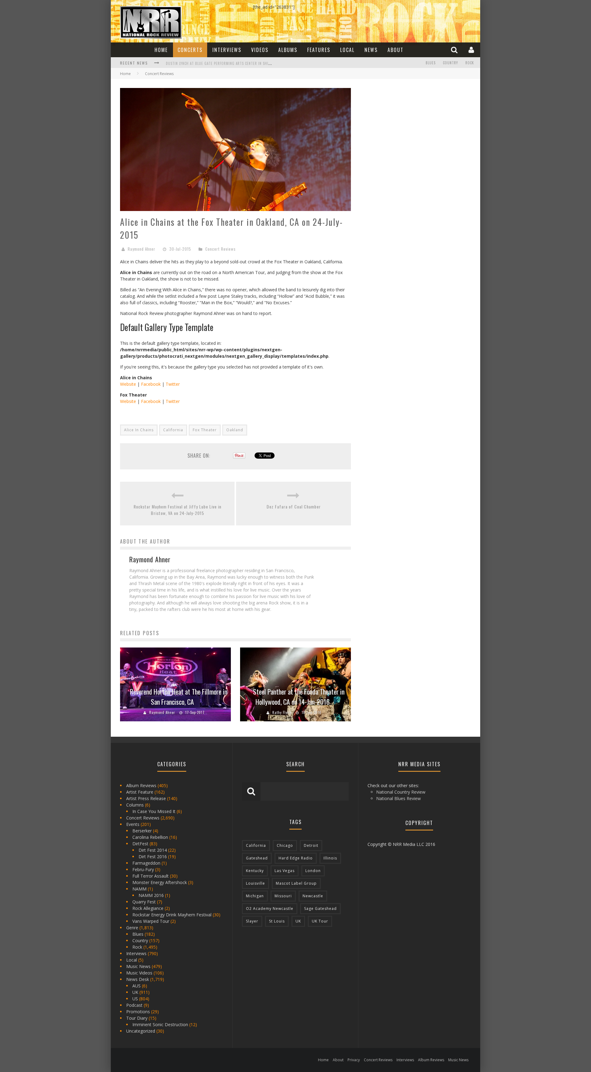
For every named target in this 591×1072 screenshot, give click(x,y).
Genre (132, 928)
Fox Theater (205, 429)
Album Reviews (141, 785)
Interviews (226, 50)
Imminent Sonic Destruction (160, 1024)
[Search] (455, 49)
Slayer (252, 921)
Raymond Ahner (141, 249)
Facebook (151, 384)
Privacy (354, 1059)
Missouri (283, 896)
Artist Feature (139, 792)
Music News (138, 966)
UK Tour (320, 921)
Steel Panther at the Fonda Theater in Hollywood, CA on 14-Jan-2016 (298, 697)
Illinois (330, 858)
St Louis (277, 921)
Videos (259, 50)
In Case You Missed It (153, 811)
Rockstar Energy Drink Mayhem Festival (171, 915)
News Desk (137, 979)
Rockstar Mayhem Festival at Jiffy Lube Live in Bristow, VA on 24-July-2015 (177, 509)
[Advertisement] (406, 126)
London (313, 870)
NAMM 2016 (151, 895)
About (396, 50)
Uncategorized (140, 1031)
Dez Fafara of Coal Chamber (294, 506)
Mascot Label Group (296, 883)
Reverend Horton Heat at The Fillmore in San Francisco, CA (178, 697)
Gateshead (257, 858)
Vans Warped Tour (150, 921)
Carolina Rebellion (150, 837)
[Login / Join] (472, 49)
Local (347, 50)
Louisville (255, 883)
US (135, 999)
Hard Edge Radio (296, 858)
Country (450, 62)
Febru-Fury (143, 869)
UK (135, 992)
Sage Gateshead (320, 908)
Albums (287, 50)
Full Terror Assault (150, 876)
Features (318, 50)
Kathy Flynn (281, 712)
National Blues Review (398, 798)
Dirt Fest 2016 (153, 856)
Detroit (311, 845)
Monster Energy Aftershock (159, 882)
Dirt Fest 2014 (153, 850)
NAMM (139, 889)
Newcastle (313, 896)
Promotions (138, 1011)
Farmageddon (146, 863)
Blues (431, 62)
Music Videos (139, 973)
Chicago (285, 845)
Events (132, 824)
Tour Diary (136, 1018)
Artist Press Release (146, 798)
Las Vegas (285, 870)
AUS (136, 986)
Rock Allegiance (147, 908)
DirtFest (140, 844)
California (173, 429)
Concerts (190, 50)
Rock (469, 62)
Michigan (255, 896)
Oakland (234, 429)
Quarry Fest (144, 902)
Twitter (173, 384)
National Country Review (400, 792)
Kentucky (255, 870)
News (371, 50)
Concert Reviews (220, 249)
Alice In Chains (139, 429)
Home (161, 50)
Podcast (134, 1005)
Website (128, 384)
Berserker (142, 831)
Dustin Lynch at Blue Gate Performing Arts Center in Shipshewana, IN (228, 63)
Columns (135, 805)
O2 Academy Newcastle (269, 908)
